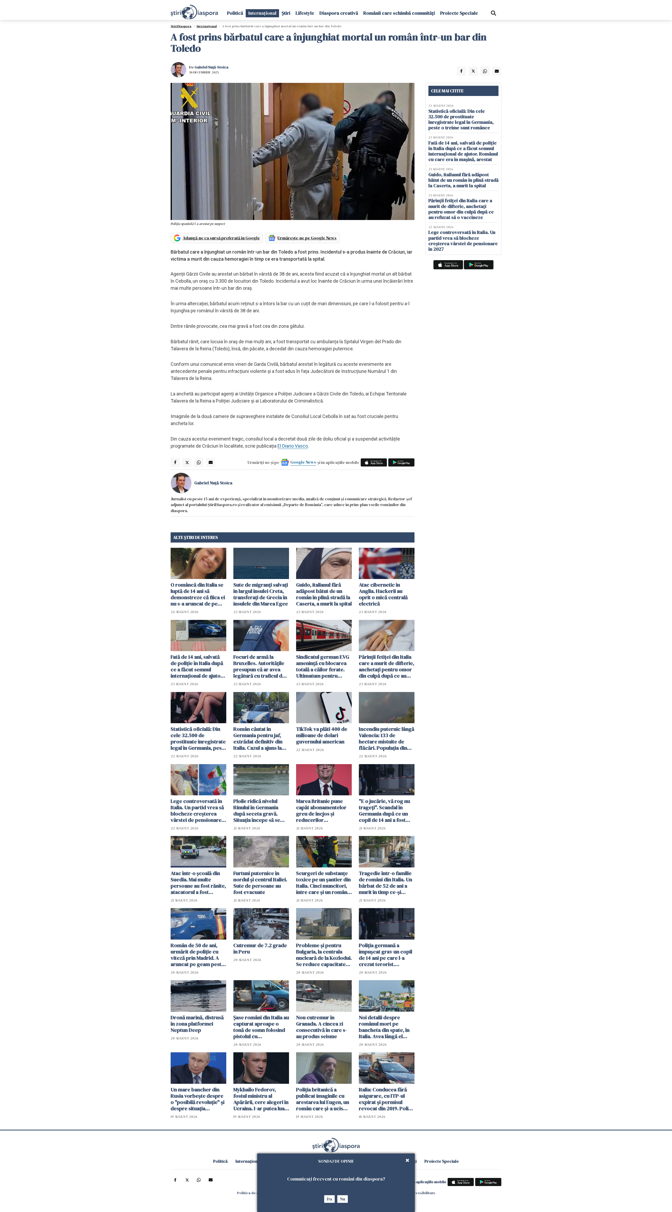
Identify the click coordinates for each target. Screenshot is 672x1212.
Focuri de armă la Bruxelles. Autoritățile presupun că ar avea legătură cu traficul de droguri (259, 666)
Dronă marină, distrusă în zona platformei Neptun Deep (197, 1023)
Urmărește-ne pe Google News (307, 238)
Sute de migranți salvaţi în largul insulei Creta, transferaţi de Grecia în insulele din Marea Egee (260, 594)
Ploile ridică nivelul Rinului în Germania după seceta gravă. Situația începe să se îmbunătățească (256, 810)
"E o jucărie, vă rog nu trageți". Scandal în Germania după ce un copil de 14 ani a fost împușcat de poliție (384, 810)
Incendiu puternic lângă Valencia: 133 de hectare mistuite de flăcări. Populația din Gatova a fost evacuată (386, 738)
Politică (235, 12)
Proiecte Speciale (459, 12)
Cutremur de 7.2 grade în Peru (260, 948)
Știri (286, 12)
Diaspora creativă (338, 12)
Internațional (262, 12)
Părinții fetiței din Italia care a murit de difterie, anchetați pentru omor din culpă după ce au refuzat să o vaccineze (386, 666)
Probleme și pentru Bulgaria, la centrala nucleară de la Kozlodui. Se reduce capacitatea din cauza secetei (324, 954)
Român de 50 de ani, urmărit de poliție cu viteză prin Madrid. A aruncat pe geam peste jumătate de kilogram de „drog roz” (197, 954)
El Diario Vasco (292, 446)
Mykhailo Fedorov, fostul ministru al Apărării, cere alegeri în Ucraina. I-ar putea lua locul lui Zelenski (260, 1099)
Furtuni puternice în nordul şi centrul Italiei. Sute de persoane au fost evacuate (260, 882)
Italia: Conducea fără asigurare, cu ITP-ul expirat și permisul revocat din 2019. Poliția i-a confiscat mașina (386, 1099)
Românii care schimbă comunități (399, 12)
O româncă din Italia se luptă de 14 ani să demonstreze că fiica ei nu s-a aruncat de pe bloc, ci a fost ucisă (198, 594)
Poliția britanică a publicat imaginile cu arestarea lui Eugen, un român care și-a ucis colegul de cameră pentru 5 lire (322, 1099)
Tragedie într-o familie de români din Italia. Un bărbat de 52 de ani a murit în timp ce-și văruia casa (385, 882)
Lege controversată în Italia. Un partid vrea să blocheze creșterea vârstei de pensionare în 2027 (197, 810)
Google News (303, 462)
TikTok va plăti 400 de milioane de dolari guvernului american (321, 735)
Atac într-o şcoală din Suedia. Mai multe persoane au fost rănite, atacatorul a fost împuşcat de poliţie (198, 882)
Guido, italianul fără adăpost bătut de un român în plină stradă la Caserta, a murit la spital (324, 594)
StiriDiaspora (181, 26)
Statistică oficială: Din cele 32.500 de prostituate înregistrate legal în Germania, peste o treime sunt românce (198, 738)
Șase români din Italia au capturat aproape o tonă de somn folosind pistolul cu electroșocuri (261, 1026)
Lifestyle (305, 12)
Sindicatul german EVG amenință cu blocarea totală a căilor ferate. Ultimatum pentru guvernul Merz (322, 666)
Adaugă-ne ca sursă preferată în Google (221, 238)
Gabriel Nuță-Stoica (211, 67)
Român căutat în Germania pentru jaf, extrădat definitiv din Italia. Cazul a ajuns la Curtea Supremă (257, 738)
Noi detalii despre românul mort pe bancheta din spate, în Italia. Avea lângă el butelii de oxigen (384, 1026)
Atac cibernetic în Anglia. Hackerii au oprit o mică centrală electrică (383, 594)
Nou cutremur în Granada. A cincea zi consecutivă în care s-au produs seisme (321, 1026)
